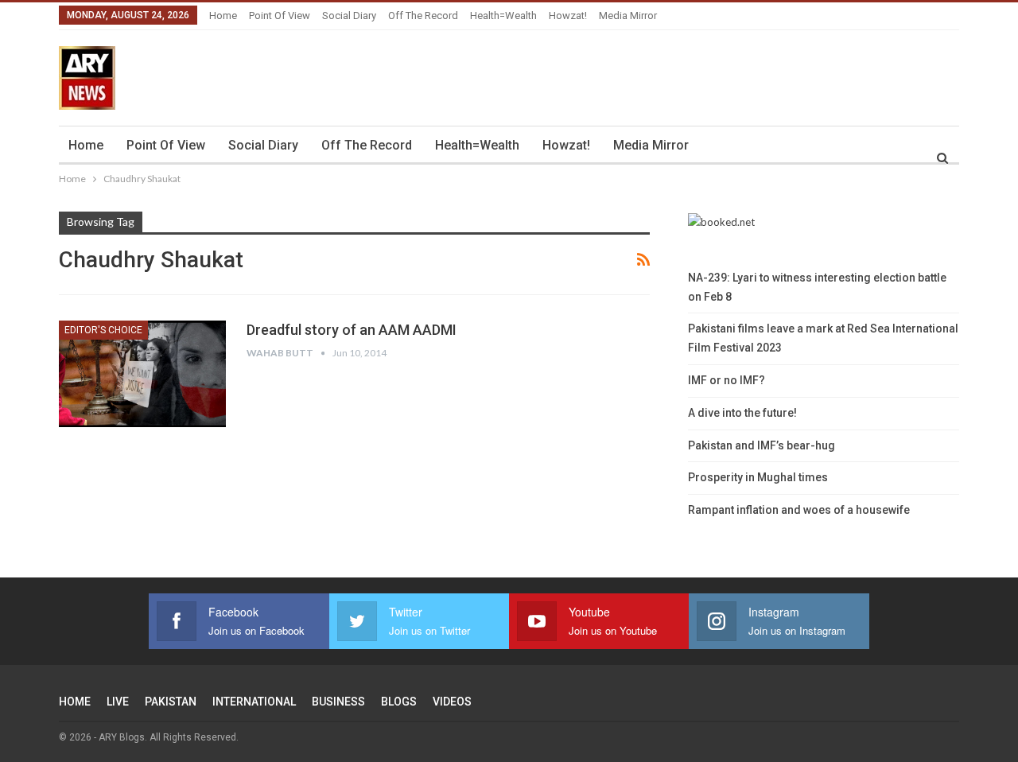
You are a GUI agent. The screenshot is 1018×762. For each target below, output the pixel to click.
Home (223, 15)
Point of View (279, 15)
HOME (75, 701)
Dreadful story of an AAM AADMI (352, 329)
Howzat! (568, 15)
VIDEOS (452, 701)
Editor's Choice (103, 330)
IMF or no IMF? (726, 380)
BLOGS (399, 701)
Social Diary (349, 15)
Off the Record (423, 15)
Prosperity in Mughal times (758, 477)
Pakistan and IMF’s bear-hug (761, 445)
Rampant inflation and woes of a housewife (799, 509)
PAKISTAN (170, 701)
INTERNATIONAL (254, 701)
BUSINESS (338, 701)
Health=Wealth (503, 15)
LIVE (118, 701)
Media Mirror (628, 15)
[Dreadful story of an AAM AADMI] (142, 374)
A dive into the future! (742, 412)
